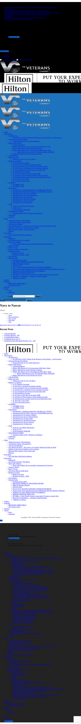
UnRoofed (11, 215)
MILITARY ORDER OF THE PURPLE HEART (28, 262)
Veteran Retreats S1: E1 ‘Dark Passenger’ (26, 141)
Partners (6, 287)
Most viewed (12, 318)
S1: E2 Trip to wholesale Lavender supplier (27, 164)
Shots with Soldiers (14, 242)
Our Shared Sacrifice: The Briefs (19, 240)
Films (6, 218)
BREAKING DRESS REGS (17, 283)
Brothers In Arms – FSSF (21, 255)
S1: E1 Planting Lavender (21, 163)
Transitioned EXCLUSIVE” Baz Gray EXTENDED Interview (33, 191)
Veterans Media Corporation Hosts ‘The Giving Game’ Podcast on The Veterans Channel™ (30, 7)
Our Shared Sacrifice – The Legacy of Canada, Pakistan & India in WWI (32, 226)
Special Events (13, 258)
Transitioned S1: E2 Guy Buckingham (25, 195)
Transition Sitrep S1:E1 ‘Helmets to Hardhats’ (28, 213)
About (6, 289)
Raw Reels (7, 233)
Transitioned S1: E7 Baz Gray (22, 202)
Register (7, 56)
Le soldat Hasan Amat (11, 337)
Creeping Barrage (10, 333)
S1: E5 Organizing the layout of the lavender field (29, 170)
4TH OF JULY (17, 265)
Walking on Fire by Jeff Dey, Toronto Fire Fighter (18, 19)
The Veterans (12, 256)
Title (9, 322)
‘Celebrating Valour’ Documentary (19, 222)
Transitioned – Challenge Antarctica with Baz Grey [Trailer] (32, 190)
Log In (6, 55)
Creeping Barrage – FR (11, 335)
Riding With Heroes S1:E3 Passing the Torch (27, 154)
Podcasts (7, 282)
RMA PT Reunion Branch (21, 264)
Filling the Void (13, 157)
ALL (1, 325)
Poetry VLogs (13, 247)
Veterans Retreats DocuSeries (18, 139)
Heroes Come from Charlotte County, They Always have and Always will (24, 17)
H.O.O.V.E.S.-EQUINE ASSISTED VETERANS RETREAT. (32, 267)
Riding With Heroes (14, 143)
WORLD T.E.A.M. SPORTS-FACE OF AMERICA (29, 271)
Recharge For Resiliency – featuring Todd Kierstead (30, 276)
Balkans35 (11, 238)
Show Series (8, 134)
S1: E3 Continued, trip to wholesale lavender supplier (30, 166)
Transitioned (12, 188)
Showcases (7, 237)
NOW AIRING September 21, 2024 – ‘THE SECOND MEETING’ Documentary (26, 14)
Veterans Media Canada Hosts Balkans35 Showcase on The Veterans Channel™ (27, 11)
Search (10, 296)
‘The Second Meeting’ (15, 224)
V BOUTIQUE (8, 16)
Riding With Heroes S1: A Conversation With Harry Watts (31, 146)
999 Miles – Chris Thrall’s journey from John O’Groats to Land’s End (35, 274)
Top (1, 520)
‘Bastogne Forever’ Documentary (19, 220)
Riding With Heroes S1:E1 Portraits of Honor (27, 148)
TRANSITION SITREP (16, 211)
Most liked (11, 320)
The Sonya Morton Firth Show (18, 249)
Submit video (4, 51)
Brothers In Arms (14, 251)
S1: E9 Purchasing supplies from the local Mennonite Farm (32, 177)
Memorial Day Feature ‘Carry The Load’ (21, 229)
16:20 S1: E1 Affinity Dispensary (23, 206)
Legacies (11, 217)
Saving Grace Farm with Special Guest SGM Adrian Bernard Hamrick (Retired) (39, 269)
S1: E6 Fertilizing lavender (21, 172)
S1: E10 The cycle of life (21, 179)
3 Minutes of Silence (19, 278)
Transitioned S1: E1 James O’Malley (25, 193)
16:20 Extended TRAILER (21, 209)
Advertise (11, 292)
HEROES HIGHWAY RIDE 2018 (23, 273)
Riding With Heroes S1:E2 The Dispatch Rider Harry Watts (32, 150)
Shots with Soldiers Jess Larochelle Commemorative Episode (33, 244)
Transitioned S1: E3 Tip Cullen (23, 197)
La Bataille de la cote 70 (12, 339)
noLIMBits (12, 182)
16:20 (10, 204)
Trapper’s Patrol (13, 246)
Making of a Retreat (15, 161)
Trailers (6, 280)
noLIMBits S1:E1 (18, 184)
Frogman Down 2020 (20, 260)
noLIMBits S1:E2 (18, 186)
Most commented (13, 317)
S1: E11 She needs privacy (21, 181)
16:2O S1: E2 (17, 208)
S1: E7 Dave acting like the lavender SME (26, 173)
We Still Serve (13, 136)
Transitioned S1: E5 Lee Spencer (23, 200)
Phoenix (11, 231)
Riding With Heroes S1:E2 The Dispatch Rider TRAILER (35, 152)
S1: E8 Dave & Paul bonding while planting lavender (30, 175)
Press (10, 291)
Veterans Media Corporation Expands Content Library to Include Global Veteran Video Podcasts (31, 12)
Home (6, 132)
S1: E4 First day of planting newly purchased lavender (30, 168)
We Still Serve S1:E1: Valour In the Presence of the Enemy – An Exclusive (37, 137)
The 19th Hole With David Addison (20, 235)
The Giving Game (9, 9)
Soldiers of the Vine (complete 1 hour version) (23, 228)
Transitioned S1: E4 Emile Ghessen (24, 199)
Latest (10, 315)
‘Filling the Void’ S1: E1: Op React (24, 159)
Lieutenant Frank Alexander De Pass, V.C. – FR (19, 341)
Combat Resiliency (19, 145)
